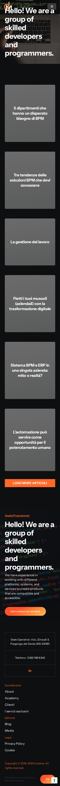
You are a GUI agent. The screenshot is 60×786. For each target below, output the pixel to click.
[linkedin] (30, 670)
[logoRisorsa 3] (8, 6)
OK (48, 779)
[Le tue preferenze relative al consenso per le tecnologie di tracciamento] (54, 780)
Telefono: (21, 657)
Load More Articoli (30, 483)
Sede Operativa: (21, 639)
